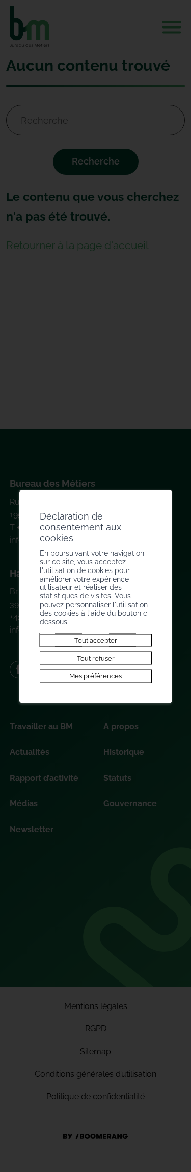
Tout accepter (95, 640)
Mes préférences (95, 675)
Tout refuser (96, 658)
